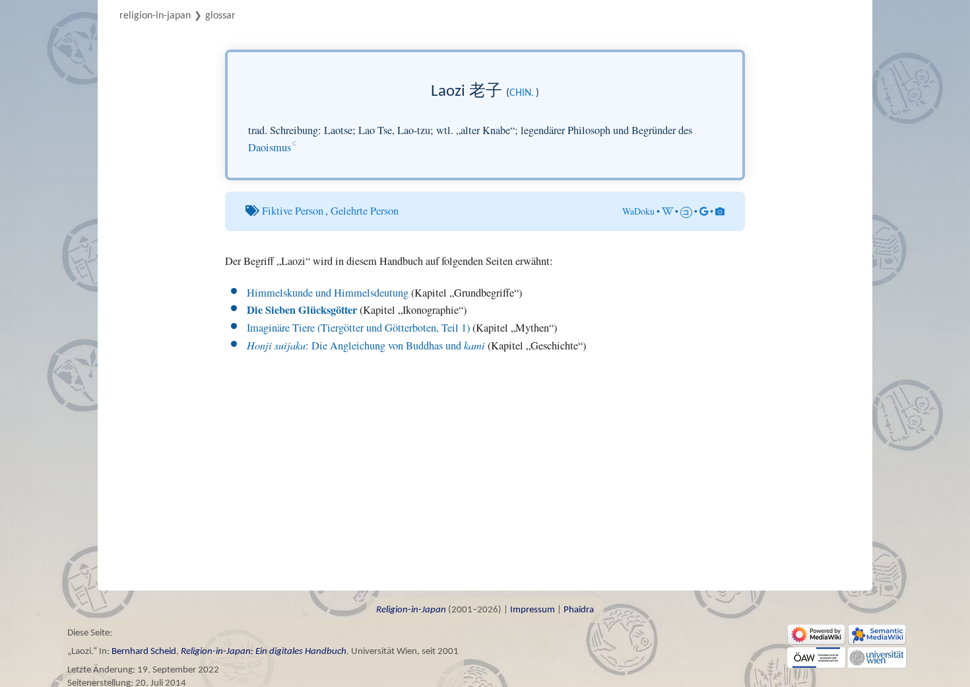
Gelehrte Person (365, 210)
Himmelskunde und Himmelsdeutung (327, 292)
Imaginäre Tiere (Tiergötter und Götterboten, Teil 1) (358, 327)
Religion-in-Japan (155, 16)
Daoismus (269, 147)
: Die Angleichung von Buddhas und (366, 345)
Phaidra (579, 610)
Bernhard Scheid (144, 652)
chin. (521, 93)
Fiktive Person (292, 210)
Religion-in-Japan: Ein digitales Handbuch (263, 652)
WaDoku (638, 211)
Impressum (532, 610)
